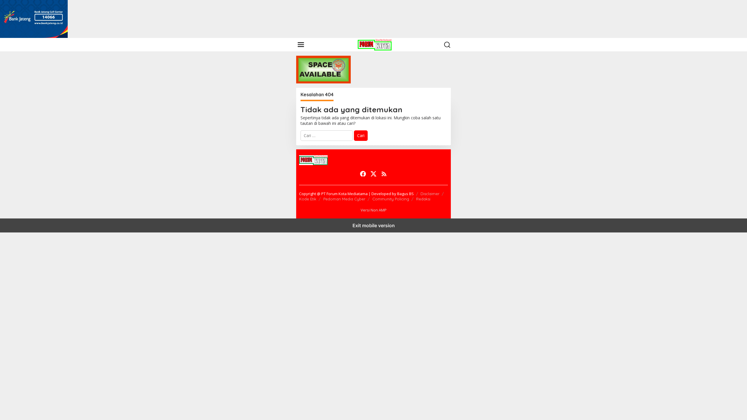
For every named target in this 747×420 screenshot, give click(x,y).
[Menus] (301, 44)
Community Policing (390, 199)
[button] (447, 45)
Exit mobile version (373, 225)
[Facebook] (363, 174)
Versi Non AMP (374, 210)
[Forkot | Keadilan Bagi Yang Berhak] (375, 44)
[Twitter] (373, 174)
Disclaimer (429, 193)
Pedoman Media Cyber (344, 199)
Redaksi (423, 199)
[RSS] (384, 174)
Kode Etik (307, 199)
